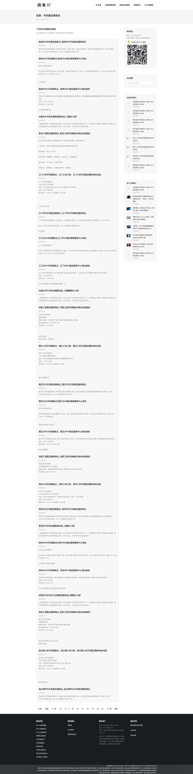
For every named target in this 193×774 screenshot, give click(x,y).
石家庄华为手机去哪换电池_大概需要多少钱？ (59, 291)
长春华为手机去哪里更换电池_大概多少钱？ (58, 117)
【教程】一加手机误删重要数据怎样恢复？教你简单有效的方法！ (143, 227)
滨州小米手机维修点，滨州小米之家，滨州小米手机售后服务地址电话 (70, 484)
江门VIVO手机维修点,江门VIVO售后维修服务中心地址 (62, 238)
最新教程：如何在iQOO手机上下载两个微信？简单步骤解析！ (143, 209)
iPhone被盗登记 (41, 729)
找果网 (70, 725)
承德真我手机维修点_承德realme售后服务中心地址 (143, 166)
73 (65, 709)
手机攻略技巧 (40, 739)
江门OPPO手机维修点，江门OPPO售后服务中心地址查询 (64, 266)
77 (83, 709)
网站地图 (109, 766)
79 (93, 709)
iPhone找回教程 (41, 725)
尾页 (116, 709)
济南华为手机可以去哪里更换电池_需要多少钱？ (60, 595)
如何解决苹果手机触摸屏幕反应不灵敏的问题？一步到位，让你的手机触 (143, 199)
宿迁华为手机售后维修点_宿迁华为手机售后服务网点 (62, 384)
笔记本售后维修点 (41, 753)
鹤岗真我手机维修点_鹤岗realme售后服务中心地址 (143, 121)
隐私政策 (133, 735)
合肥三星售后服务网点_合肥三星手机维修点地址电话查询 (64, 456)
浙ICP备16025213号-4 (151, 766)
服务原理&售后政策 (136, 725)
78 (88, 709)
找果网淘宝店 (72, 734)
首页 (37, 19)
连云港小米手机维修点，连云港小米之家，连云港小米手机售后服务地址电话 (73, 650)
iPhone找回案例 (41, 732)
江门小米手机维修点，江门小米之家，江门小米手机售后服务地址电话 (70, 175)
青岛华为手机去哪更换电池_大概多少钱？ (57, 526)
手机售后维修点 (44, 19)
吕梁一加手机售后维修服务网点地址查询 (143, 139)
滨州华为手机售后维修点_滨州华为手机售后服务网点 (62, 509)
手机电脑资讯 (40, 743)
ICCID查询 (71, 730)
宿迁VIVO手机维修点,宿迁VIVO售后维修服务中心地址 (62, 401)
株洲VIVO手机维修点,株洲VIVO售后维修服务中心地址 (62, 59)
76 (78, 709)
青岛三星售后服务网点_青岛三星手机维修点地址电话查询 (64, 133)
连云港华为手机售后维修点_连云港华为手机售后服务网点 (64, 689)
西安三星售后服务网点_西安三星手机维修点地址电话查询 (64, 612)
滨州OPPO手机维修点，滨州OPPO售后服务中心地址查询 (64, 570)
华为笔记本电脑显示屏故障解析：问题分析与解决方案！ (143, 236)
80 (98, 709)
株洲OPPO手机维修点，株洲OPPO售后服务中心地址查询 (64, 89)
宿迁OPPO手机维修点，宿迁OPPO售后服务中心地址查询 (64, 431)
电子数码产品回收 (41, 757)
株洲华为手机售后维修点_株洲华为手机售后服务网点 (62, 42)
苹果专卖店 (39, 746)
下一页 (109, 709)
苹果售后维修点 (41, 736)
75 (72, 709)
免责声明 (133, 730)
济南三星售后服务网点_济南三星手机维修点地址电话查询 (64, 307)
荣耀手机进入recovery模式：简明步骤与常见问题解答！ (143, 218)
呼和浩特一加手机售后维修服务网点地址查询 (143, 157)
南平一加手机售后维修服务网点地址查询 (143, 148)
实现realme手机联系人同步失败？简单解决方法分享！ (143, 245)
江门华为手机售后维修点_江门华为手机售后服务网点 (62, 213)
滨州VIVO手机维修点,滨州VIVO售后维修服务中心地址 (62, 543)
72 (60, 709)
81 (103, 709)
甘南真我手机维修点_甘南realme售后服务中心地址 (143, 103)
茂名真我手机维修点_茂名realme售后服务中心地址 (143, 130)
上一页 (54, 709)
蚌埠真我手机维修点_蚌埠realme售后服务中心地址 (143, 112)
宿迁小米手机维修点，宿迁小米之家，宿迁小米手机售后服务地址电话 (70, 346)
